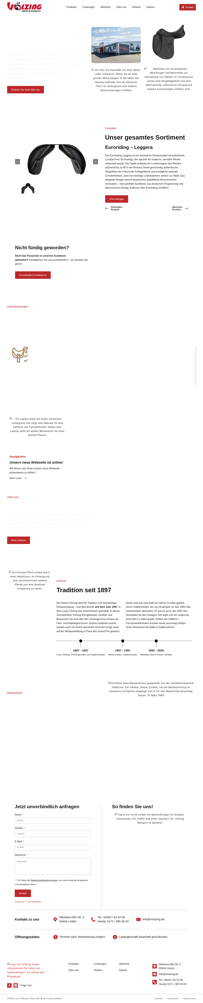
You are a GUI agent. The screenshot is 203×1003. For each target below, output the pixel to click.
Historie (136, 7)
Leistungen (88, 7)
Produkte (71, 7)
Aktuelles (105, 7)
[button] (3, 363)
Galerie (150, 7)
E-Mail (19, 841)
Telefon (19, 828)
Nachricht (20, 855)
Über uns (121, 7)
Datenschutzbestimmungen (44, 880)
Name (18, 814)
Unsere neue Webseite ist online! (36, 462)
